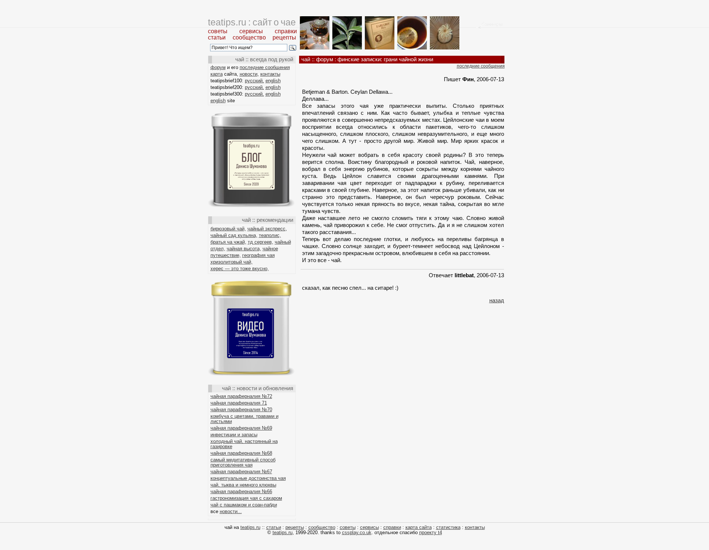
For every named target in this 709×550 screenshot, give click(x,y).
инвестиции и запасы (233, 434)
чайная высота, (244, 248)
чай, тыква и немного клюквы (243, 485)
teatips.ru (250, 527)
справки (286, 31)
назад (496, 300)
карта (216, 74)
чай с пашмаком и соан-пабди (243, 505)
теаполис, (270, 235)
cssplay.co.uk (356, 532)
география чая (258, 255)
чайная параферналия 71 (238, 403)
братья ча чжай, (228, 242)
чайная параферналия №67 (241, 471)
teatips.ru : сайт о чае (252, 22)
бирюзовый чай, (228, 228)
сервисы (251, 31)
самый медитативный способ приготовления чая (242, 462)
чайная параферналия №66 (241, 491)
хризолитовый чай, (231, 262)
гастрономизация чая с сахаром (246, 498)
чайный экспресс (266, 228)
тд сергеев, (260, 242)
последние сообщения (265, 67)
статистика (448, 527)
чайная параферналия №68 (241, 453)
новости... (231, 511)
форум (218, 67)
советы (217, 31)
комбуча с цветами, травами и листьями (244, 418)
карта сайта (418, 527)
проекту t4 (430, 532)
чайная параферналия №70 (241, 409)
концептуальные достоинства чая (248, 478)
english (273, 80)
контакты (270, 74)
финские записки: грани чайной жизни (385, 59)
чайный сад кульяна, (233, 235)
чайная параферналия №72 (241, 396)
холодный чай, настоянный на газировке (244, 444)
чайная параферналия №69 (241, 428)
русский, (254, 80)
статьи (217, 37)
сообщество (249, 37)
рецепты (284, 37)
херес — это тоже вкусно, (239, 268)
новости (248, 74)
